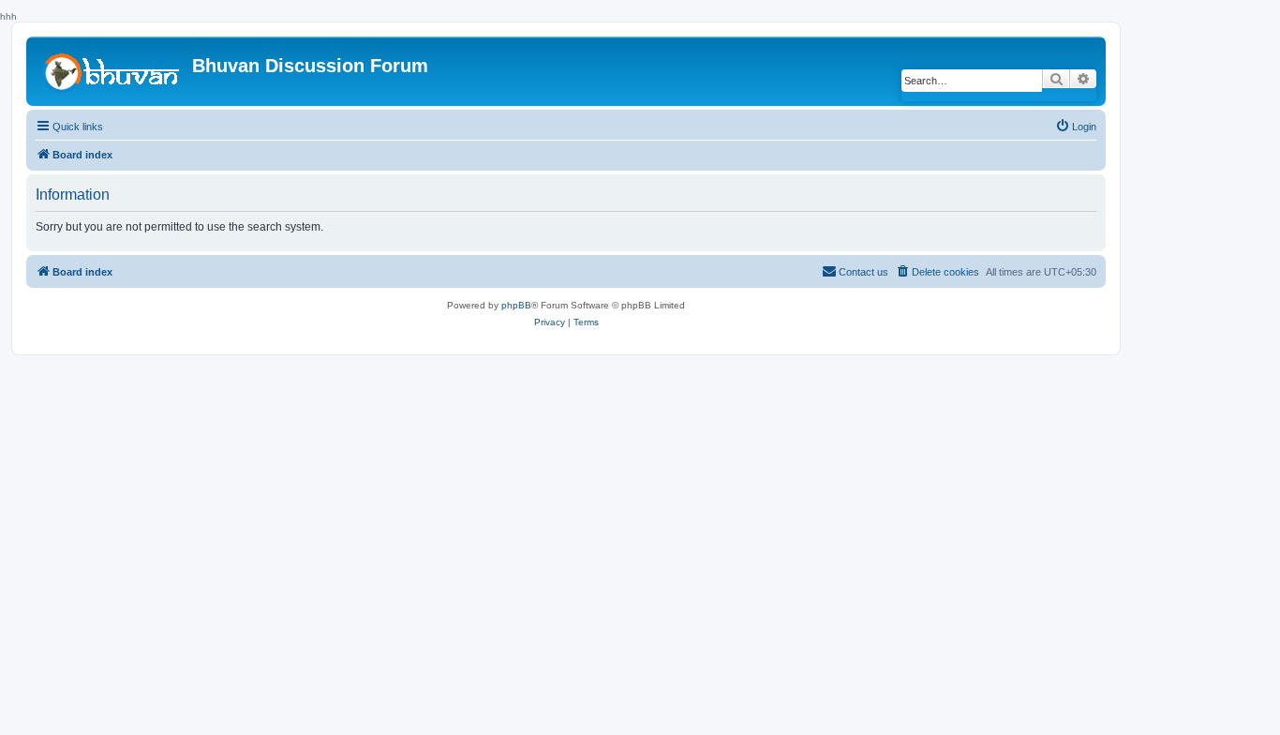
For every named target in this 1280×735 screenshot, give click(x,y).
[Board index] (111, 70)
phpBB (516, 305)
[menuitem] (1075, 126)
